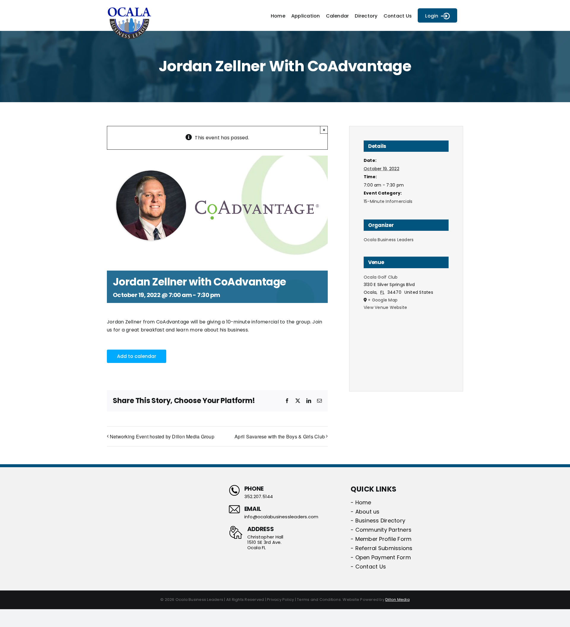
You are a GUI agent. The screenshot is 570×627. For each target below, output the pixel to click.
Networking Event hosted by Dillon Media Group (162, 436)
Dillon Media (397, 599)
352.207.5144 (258, 496)
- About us (365, 511)
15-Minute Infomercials (388, 201)
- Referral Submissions (381, 548)
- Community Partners (381, 529)
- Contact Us (368, 566)
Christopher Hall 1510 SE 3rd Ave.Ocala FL (265, 542)
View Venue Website (385, 307)
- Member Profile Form (381, 539)
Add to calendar (136, 356)
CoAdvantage (172, 321)
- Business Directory (378, 520)
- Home (361, 502)
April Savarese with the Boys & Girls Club (280, 436)
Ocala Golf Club (381, 277)
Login (431, 15)
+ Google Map (383, 300)
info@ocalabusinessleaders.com (281, 516)
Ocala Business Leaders (389, 240)
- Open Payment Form (381, 557)
